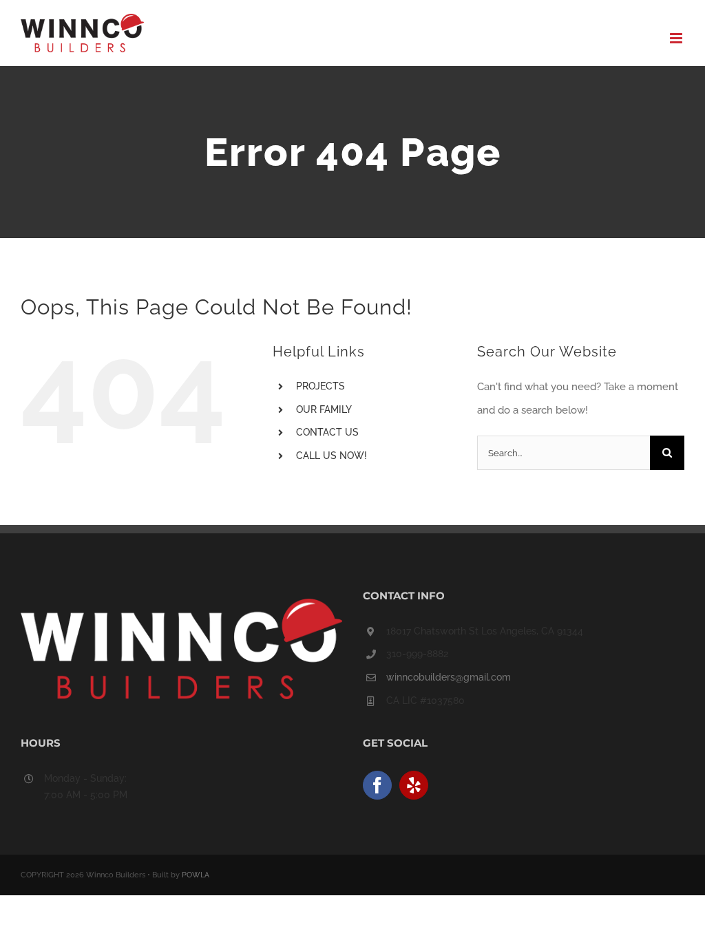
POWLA (195, 874)
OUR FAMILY (324, 409)
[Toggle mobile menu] (677, 38)
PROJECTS (320, 386)
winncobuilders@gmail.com (448, 677)
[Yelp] (413, 785)
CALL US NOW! (331, 455)
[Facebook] (377, 785)
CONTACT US (327, 432)
